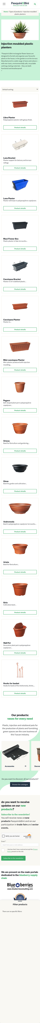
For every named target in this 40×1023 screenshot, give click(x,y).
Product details (20, 127)
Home (6, 11)
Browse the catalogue (20, 784)
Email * (3, 841)
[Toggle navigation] (4, 4)
